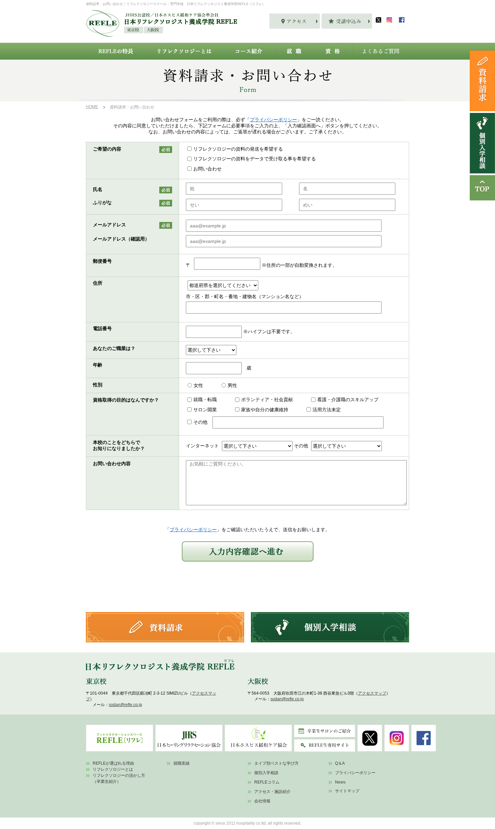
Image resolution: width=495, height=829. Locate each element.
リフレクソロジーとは (113, 769)
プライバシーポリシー (273, 119)
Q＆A (340, 763)
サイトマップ (347, 791)
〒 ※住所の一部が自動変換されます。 (261, 265)
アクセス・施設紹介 (272, 791)
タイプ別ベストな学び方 (276, 763)
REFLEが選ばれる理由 (113, 763)
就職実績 (181, 763)
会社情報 (262, 801)
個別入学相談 (266, 772)
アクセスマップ (372, 693)
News (340, 782)
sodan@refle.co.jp (125, 704)
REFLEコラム (266, 782)
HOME (92, 106)
